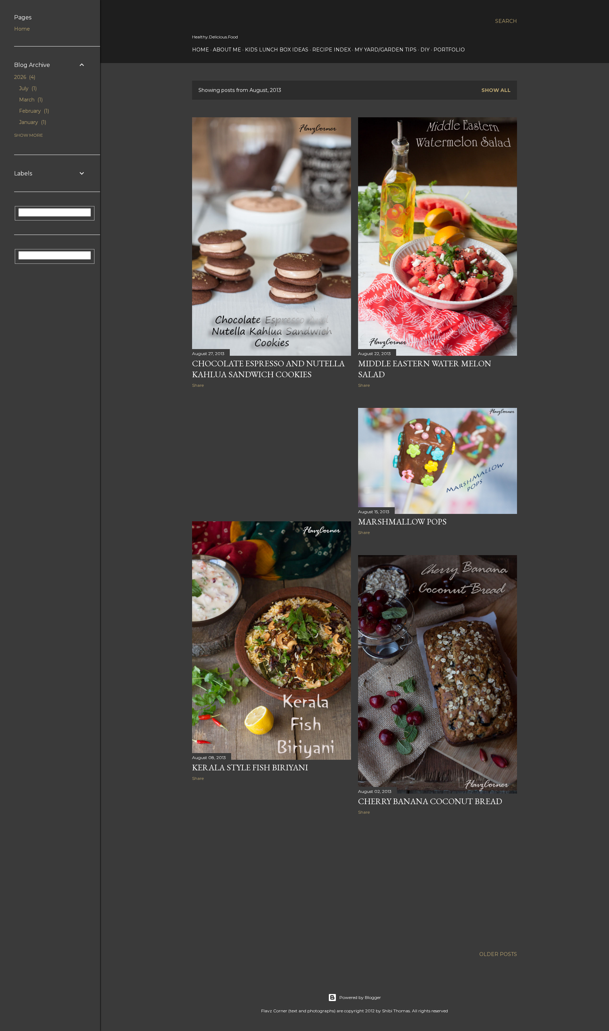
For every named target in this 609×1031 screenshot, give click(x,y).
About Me (227, 49)
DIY (425, 49)
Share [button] (198, 385)
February (33, 111)
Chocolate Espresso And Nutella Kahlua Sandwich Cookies (268, 369)
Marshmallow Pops (402, 521)
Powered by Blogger (360, 997)
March (30, 100)
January (32, 122)
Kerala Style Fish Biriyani (250, 767)
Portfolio (449, 49)
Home (200, 49)
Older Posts (498, 954)
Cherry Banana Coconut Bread (430, 801)
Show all (496, 90)
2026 (24, 77)
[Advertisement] (271, 454)
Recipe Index (331, 49)
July (27, 88)
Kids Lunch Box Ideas (276, 49)
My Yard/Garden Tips (386, 49)
